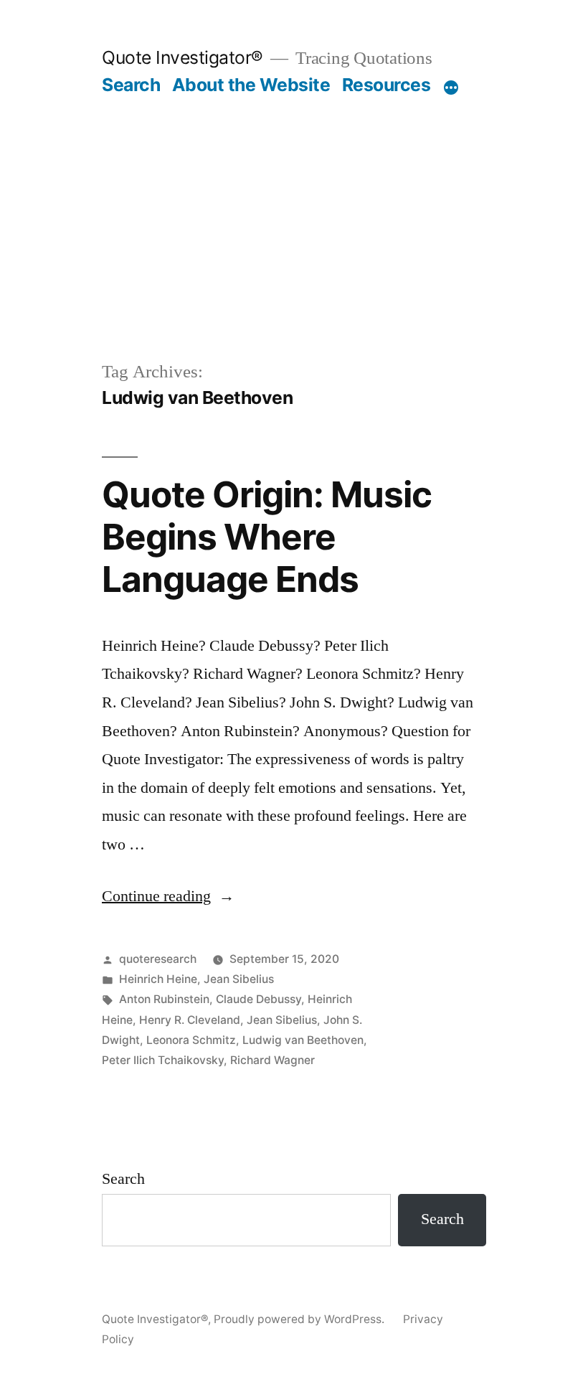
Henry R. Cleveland (189, 1020)
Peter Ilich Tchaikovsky (163, 1060)
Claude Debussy (258, 999)
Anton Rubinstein (164, 999)
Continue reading (168, 896)
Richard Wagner (272, 1060)
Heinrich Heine (158, 979)
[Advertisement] (294, 203)
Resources (386, 84)
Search (131, 84)
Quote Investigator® (182, 57)
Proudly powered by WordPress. (300, 1319)
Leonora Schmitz (191, 1040)
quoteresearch (157, 959)
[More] (451, 87)
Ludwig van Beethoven (303, 1040)
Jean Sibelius (239, 979)
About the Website (251, 84)
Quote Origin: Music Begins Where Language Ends (267, 537)
